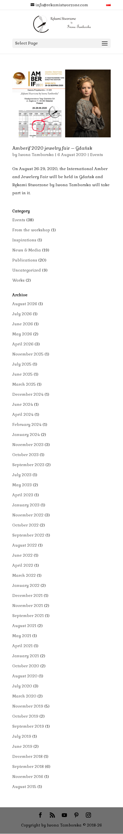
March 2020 (24, 696)
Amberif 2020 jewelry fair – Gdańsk (52, 148)
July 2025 (21, 364)
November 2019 (27, 706)
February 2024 (26, 424)
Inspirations (24, 240)
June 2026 (22, 323)
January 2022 (25, 585)
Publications (24, 260)
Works (18, 280)
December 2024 (27, 394)
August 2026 (24, 303)
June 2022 (22, 555)
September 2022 (28, 535)
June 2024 (22, 404)
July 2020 (22, 686)
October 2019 (25, 716)
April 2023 (22, 494)
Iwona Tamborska (36, 154)
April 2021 (22, 645)
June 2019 (22, 746)
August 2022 (24, 545)
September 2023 (28, 464)
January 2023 (25, 505)
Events (96, 154)
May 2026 (22, 334)
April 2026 (22, 344)
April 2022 (22, 565)
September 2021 (28, 615)
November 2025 (27, 354)
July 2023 (21, 474)
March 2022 (24, 575)
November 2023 (27, 444)
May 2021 (21, 635)
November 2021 (27, 605)
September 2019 (28, 726)
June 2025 (22, 374)
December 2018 (27, 756)
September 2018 (28, 766)
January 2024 (26, 434)
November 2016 (27, 776)
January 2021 (25, 655)
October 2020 (25, 665)
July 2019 (21, 736)
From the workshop (31, 229)
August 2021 (24, 625)
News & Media (26, 250)
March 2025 (24, 384)
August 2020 (24, 676)
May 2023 (22, 484)
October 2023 (25, 454)
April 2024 (22, 414)
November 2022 (27, 515)
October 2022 (25, 525)
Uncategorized (26, 270)
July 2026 (22, 313)
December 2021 (27, 595)
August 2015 (24, 786)
